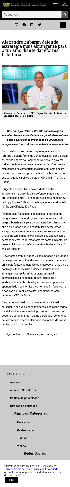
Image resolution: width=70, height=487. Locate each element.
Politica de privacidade (24, 398)
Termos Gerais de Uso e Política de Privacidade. (31, 469)
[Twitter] (39, 24)
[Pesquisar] (65, 14)
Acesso (15, 382)
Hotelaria (23, 422)
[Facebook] (24, 24)
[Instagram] (16, 24)
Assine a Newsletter (23, 390)
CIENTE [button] (11, 480)
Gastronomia (25, 430)
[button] (63, 25)
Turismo (22, 438)
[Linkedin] (31, 24)
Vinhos (21, 446)
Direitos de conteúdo (23, 406)
